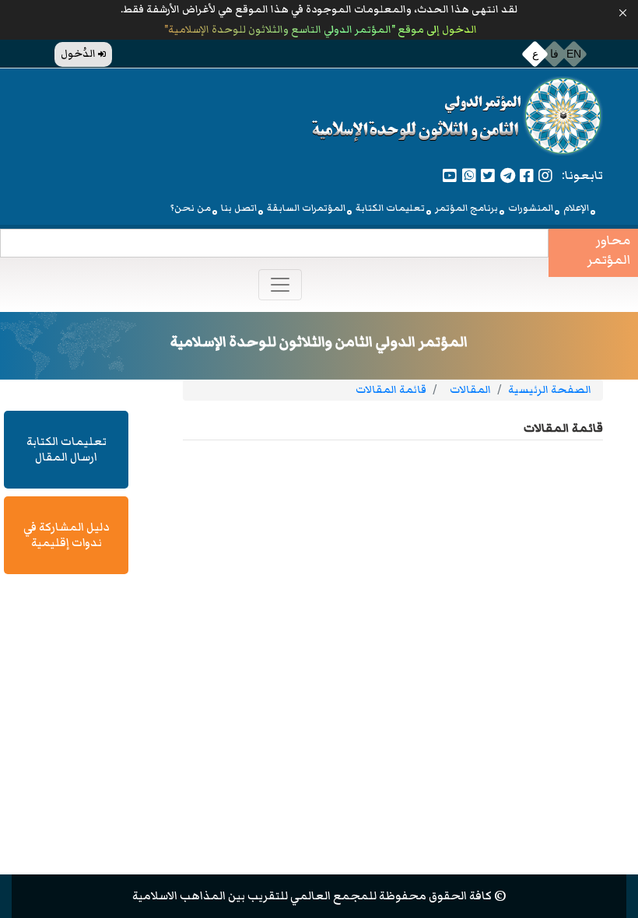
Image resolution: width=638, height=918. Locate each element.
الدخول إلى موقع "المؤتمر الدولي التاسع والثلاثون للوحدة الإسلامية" (319, 29)
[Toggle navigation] (280, 284)
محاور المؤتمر (608, 251)
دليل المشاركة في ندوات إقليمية (66, 535)
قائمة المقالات (391, 389)
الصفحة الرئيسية (549, 389)
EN (573, 53)
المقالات (470, 389)
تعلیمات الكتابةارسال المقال (66, 449)
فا (554, 53)
